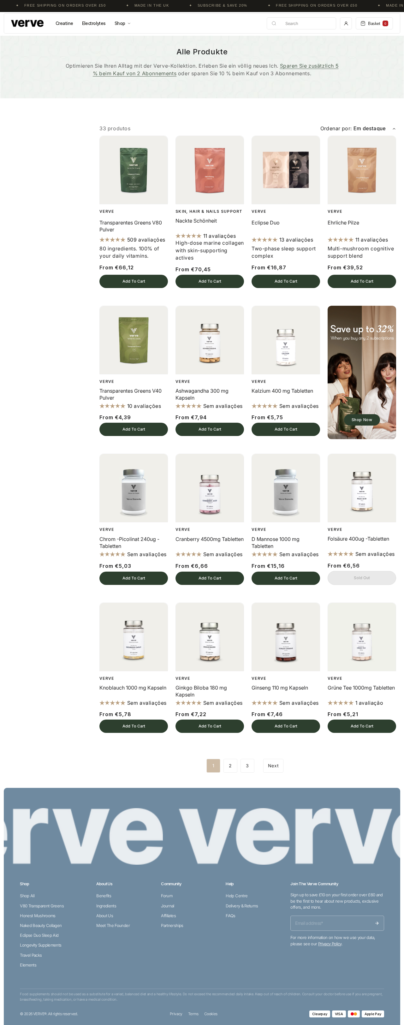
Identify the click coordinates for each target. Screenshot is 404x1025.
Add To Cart (133, 281)
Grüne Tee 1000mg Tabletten (361, 687)
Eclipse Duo (266, 222)
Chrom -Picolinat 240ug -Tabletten (129, 542)
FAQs (230, 915)
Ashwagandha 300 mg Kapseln (202, 394)
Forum (166, 895)
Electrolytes (94, 23)
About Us (104, 915)
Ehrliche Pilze (343, 222)
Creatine (64, 23)
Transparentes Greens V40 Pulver (130, 394)
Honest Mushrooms (38, 915)
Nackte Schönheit (196, 221)
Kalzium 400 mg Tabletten (282, 391)
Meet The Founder (113, 925)
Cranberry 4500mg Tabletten (209, 539)
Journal (167, 905)
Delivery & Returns (242, 905)
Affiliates (168, 915)
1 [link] (213, 765)
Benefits (103, 895)
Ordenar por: (336, 128)
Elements (28, 964)
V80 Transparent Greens (42, 905)
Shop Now (362, 419)
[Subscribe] (377, 923)
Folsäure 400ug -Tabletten (358, 539)
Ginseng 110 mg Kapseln (280, 687)
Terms (193, 1013)
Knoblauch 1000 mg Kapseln (132, 687)
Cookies (210, 1013)
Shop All (27, 895)
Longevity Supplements (40, 945)
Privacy (176, 1013)
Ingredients (106, 905)
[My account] (346, 23)
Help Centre (236, 895)
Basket (377, 23)
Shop (120, 23)
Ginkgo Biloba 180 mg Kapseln (201, 691)
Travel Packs (31, 955)
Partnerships (172, 925)
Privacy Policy (330, 943)
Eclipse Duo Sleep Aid (39, 935)
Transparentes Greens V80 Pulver (130, 226)
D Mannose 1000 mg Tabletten (276, 542)
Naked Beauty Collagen (41, 925)
